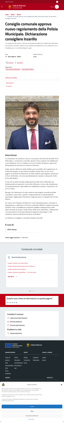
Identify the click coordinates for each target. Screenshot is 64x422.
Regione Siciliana (9, 2)
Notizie (26, 357)
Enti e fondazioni (8, 372)
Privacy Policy (31, 419)
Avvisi (25, 363)
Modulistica (36, 360)
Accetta (32, 406)
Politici (16, 357)
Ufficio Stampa (12, 229)
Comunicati (27, 360)
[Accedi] (57, 2)
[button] (61, 384)
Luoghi (44, 357)
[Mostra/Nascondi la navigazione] (2, 7)
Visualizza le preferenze (32, 416)
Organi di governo (7, 358)
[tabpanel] (32, 271)
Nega (32, 411)
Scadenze (35, 357)
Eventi (44, 360)
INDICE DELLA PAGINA (11, 78)
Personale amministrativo (18, 361)
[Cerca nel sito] (57, 7)
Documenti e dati (17, 366)
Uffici (6, 368)
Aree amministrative (9, 364)
